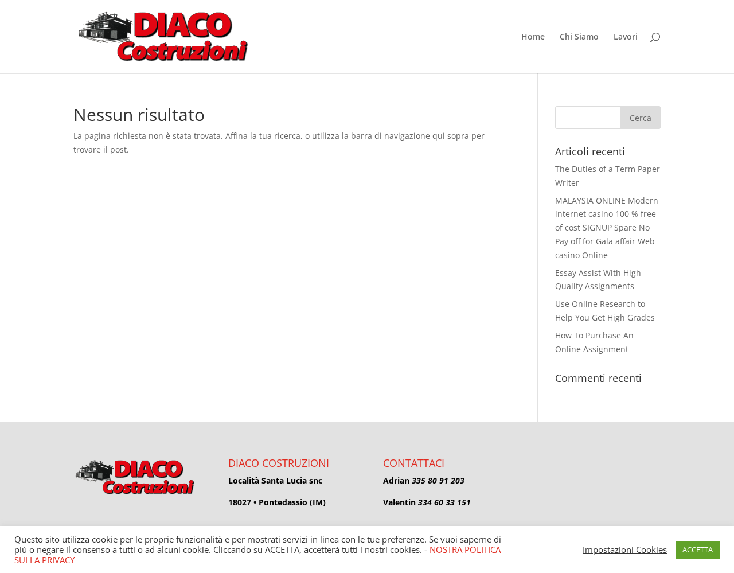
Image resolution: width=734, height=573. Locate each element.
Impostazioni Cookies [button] (625, 549)
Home (533, 37)
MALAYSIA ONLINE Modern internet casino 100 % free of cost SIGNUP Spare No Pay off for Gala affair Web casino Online (606, 227)
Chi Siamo (579, 37)
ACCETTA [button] (697, 549)
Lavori (626, 37)
